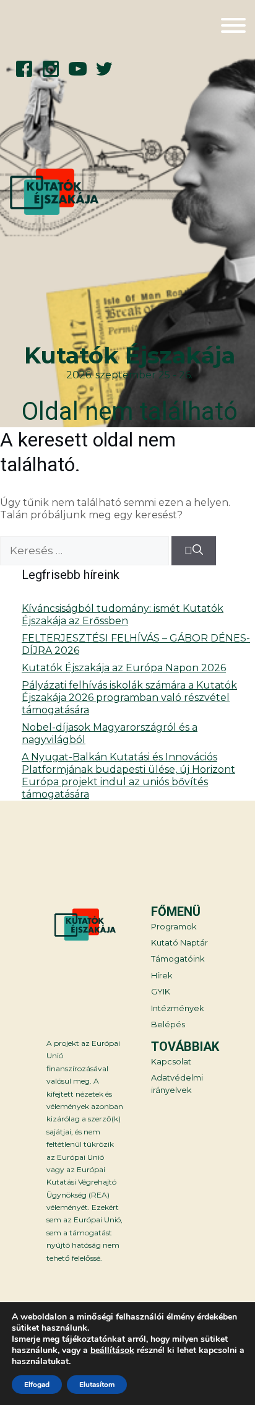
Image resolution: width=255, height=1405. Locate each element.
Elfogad (37, 1385)
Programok (173, 926)
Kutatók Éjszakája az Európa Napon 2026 (124, 668)
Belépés (168, 1024)
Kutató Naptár (179, 942)
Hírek (161, 975)
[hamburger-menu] (233, 27)
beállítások (112, 1350)
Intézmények (177, 1008)
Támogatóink (177, 958)
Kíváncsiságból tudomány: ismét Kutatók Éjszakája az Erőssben (122, 614)
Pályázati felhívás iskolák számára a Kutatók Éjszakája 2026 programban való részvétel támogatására (129, 697)
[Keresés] (193, 551)
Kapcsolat (171, 1061)
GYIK (160, 991)
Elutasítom (97, 1385)
